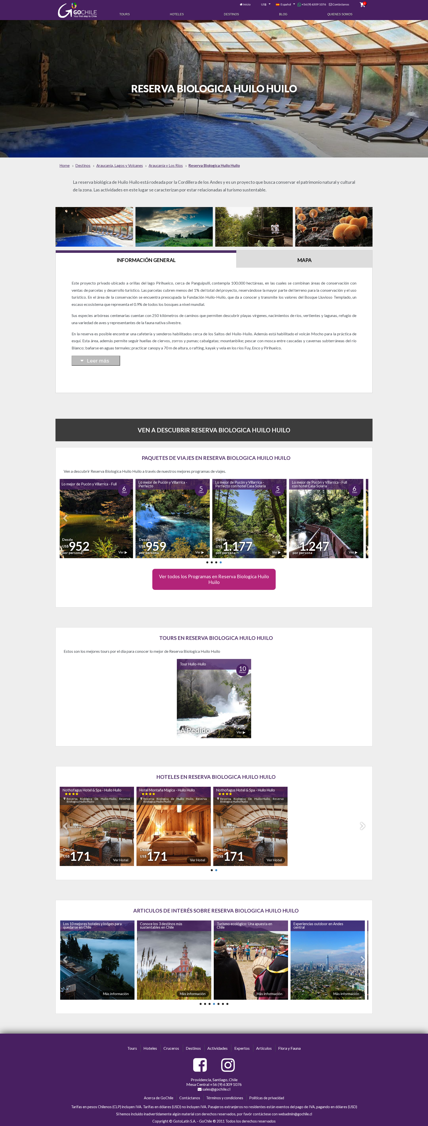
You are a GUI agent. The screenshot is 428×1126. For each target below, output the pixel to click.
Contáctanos (340, 4)
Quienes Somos (339, 14)
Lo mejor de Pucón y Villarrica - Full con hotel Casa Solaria (245, 484)
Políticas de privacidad (266, 1098)
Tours (124, 14)
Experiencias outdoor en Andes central (241, 925)
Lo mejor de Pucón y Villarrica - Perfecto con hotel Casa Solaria (166, 484)
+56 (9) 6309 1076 (313, 4)
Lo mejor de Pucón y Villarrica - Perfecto (89, 484)
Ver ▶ (125, 552)
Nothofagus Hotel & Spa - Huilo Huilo (94, 791)
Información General (146, 260)
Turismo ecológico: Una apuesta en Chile (166, 925)
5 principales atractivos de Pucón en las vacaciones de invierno (321, 925)
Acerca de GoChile (158, 1098)
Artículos (264, 1048)
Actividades (217, 1048)
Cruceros (171, 1048)
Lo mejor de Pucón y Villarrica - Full (322, 484)
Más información (115, 994)
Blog (283, 14)
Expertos (242, 1048)
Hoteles (177, 14)
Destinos (231, 14)
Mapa (304, 260)
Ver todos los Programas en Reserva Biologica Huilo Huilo (214, 579)
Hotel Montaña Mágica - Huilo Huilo (169, 791)
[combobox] (263, 4)
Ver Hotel (122, 860)
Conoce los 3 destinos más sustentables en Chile (83, 925)
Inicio (246, 4)
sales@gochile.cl (216, 1089)
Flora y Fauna (289, 1048)
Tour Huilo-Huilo (193, 664)
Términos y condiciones (224, 1098)
